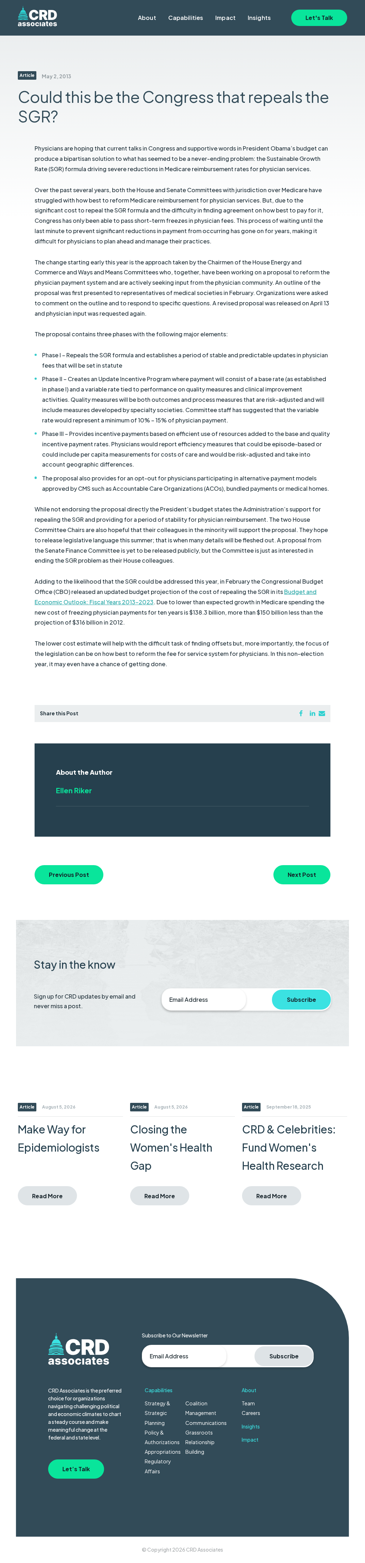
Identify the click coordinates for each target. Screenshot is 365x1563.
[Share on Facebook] (301, 713)
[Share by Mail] (322, 713)
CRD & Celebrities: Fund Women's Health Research (289, 1147)
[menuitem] (147, 18)
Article (27, 75)
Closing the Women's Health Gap (171, 1147)
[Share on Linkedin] (312, 713)
